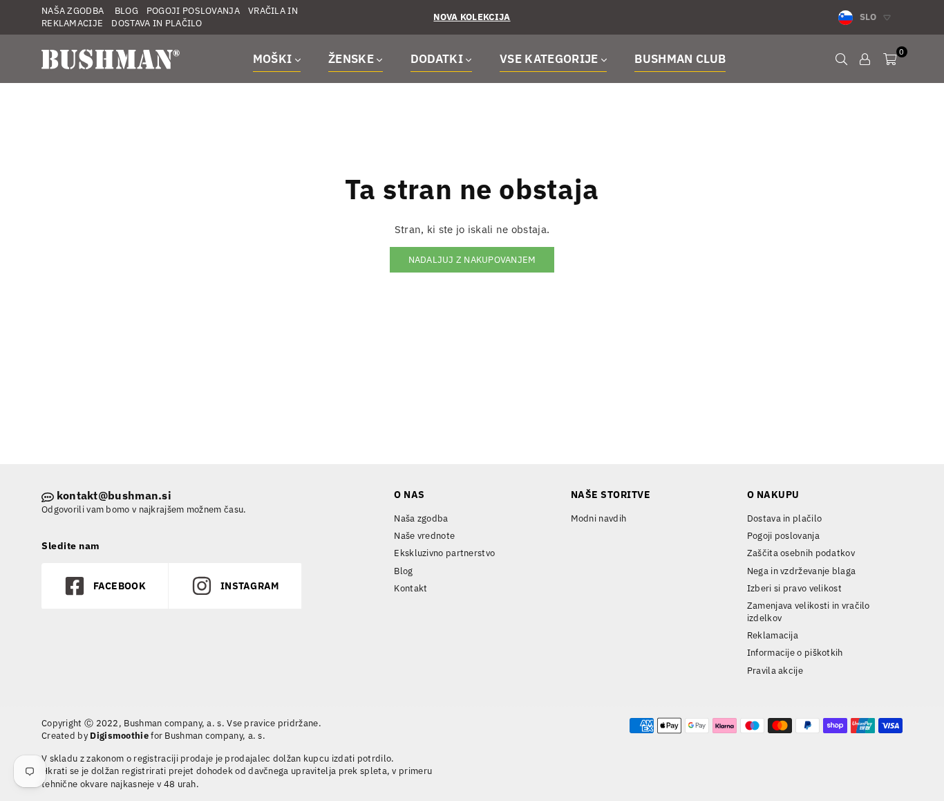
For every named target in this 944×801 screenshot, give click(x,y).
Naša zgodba (421, 518)
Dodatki (438, 58)
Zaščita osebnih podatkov (801, 553)
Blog (403, 571)
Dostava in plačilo (784, 518)
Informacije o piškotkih (795, 653)
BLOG (125, 11)
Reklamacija (772, 635)
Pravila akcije (775, 670)
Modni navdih (599, 518)
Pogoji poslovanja (783, 536)
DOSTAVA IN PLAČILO (156, 23)
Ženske (352, 58)
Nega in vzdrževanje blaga (801, 571)
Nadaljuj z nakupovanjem (472, 260)
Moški (274, 58)
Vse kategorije (550, 58)
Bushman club (680, 58)
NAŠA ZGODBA (72, 11)
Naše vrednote (424, 536)
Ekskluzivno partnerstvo (444, 553)
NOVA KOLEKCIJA (471, 17)
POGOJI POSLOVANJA (193, 11)
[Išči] (841, 58)
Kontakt (410, 588)
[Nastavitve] (864, 58)
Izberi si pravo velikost (794, 588)
